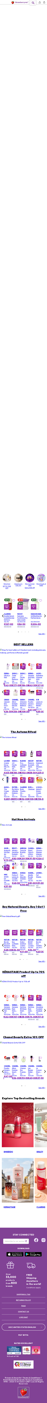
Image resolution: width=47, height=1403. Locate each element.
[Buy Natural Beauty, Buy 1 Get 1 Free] (23, 921)
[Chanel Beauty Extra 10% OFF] (23, 1047)
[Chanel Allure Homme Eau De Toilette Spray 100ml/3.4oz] (15, 697)
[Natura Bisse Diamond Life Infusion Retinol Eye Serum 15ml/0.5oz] (39, 759)
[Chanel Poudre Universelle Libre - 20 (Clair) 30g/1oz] (31, 697)
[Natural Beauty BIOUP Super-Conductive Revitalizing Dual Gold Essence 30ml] (31, 938)
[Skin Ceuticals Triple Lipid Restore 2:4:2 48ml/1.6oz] (15, 671)
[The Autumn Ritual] (23, 742)
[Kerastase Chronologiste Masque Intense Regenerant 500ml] (39, 846)
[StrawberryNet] (19, 2)
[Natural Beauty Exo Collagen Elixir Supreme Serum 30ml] (15, 938)
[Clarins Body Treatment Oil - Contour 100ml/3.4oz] (23, 785)
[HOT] (5, 691)
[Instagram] (40, 1389)
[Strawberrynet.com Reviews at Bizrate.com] (14, 1354)
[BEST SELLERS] (23, 655)
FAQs (23, 1306)
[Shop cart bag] (44, 2)
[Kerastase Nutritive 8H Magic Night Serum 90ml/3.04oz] (23, 1003)
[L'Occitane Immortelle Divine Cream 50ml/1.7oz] (39, 785)
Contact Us (23, 1311)
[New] (5, 839)
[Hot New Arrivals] (23, 830)
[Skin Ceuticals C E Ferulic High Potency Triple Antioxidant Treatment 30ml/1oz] (23, 671)
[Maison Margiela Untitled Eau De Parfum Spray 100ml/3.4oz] (37, 612)
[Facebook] (40, 1380)
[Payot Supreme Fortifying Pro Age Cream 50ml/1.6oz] (23, 612)
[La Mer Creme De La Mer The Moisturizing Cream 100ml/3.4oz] (7, 759)
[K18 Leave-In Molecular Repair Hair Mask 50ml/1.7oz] (39, 697)
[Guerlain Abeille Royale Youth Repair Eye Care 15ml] (31, 871)
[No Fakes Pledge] (36, 1352)
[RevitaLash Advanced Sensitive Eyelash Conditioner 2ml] (15, 846)
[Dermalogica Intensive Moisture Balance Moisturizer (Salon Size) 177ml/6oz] (23, 697)
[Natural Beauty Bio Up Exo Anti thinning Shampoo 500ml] (7, 938)
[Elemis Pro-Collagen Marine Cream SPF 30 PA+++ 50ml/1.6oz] (23, 759)
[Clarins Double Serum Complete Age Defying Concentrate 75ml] (10, 612)
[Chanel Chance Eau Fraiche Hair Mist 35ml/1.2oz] (23, 1064)
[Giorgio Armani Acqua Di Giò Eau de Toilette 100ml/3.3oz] (7, 846)
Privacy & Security (13, 1378)
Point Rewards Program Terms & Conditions (23, 1380)
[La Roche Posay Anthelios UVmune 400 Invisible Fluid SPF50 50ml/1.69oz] (39, 671)
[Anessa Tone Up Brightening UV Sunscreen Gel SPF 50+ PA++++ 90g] (23, 846)
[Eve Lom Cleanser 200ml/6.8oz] (31, 785)
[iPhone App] (15, 1256)
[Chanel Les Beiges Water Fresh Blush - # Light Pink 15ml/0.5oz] (31, 1064)
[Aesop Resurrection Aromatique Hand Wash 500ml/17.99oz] (31, 759)
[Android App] (33, 1256)
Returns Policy (23, 1300)
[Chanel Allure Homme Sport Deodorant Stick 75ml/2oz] (15, 1064)
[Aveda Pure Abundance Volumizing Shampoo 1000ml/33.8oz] (23, 871)
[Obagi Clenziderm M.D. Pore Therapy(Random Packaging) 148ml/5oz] (7, 697)
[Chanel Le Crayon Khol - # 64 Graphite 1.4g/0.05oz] (39, 1064)
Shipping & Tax (23, 1294)
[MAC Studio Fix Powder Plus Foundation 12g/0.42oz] (7, 872)
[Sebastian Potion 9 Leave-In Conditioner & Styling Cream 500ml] (15, 871)
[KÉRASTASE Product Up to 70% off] (23, 986)
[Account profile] (40, 2)
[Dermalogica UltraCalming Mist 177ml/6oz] (7, 671)
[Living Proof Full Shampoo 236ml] (39, 871)
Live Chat (23, 1317)
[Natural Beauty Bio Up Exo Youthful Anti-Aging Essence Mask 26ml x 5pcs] (39, 938)
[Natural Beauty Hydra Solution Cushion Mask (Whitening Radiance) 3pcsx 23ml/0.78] (23, 938)
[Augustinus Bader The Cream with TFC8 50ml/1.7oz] (7, 785)
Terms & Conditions (31, 1378)
